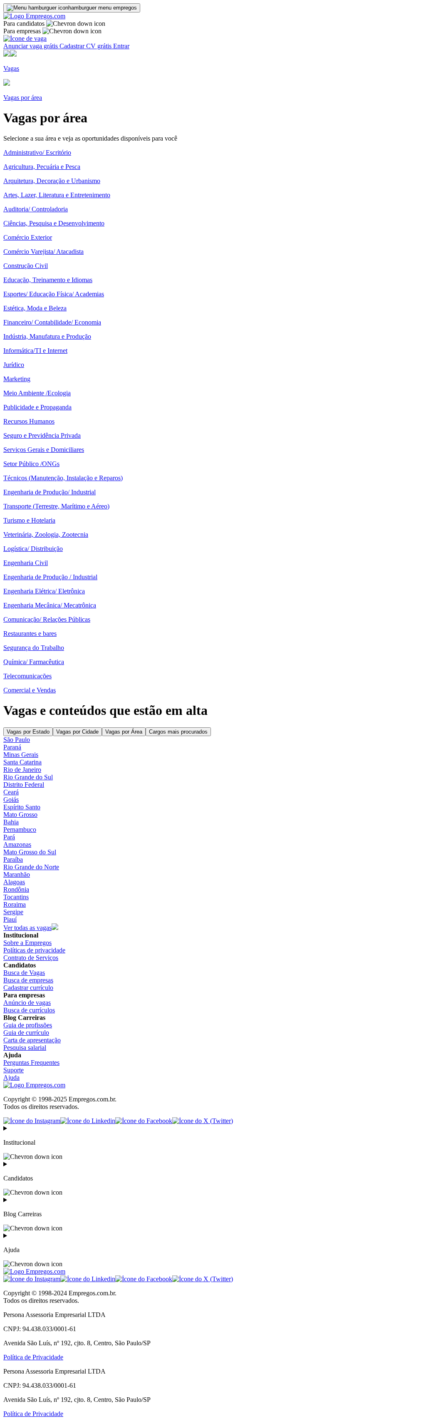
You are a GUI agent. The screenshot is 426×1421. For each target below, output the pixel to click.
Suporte (13, 1070)
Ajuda (11, 1077)
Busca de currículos (29, 1010)
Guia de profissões (27, 1025)
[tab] (28, 731)
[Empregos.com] (34, 16)
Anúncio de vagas (27, 1002)
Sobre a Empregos (27, 942)
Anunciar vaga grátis (31, 46)
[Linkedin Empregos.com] (87, 1120)
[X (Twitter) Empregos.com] (202, 1120)
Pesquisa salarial (24, 1047)
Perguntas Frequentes (31, 1062)
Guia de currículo (26, 1032)
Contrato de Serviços (30, 957)
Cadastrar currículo (28, 987)
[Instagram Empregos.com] (31, 1120)
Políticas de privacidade (34, 950)
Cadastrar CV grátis (86, 46)
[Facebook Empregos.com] (143, 1120)
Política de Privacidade (33, 1357)
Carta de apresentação (32, 1040)
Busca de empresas (28, 980)
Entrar (121, 46)
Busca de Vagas (24, 972)
